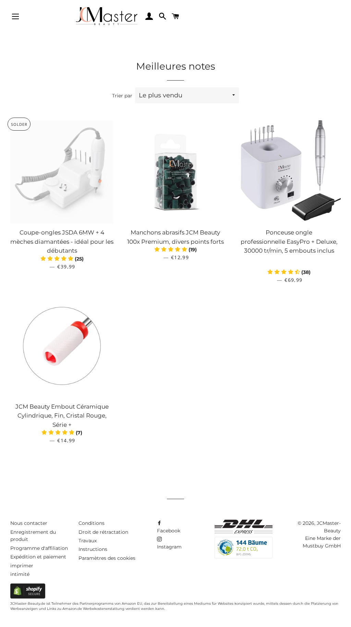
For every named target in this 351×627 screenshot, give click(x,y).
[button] (289, 272)
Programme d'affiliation (39, 548)
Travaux (87, 541)
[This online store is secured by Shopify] (27, 597)
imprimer (21, 566)
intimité (19, 574)
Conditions (91, 523)
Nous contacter (28, 523)
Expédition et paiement (38, 557)
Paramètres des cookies (106, 558)
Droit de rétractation (103, 532)
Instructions (92, 549)
